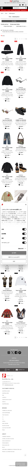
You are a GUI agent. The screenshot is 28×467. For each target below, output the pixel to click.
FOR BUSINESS (5, 443)
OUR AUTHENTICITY (6, 440)
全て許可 (14, 252)
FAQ (3, 395)
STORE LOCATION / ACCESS (8, 438)
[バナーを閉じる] (25, 204)
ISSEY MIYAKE (5, 423)
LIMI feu (3, 421)
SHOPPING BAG (5, 403)
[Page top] (25, 455)
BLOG (3, 447)
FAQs (8, 369)
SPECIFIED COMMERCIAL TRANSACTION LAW (11, 449)
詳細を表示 (21, 248)
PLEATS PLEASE (5, 425)
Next (26, 38)
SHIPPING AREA (5, 393)
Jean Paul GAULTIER (6, 427)
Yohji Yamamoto (5, 414)
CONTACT (4, 397)
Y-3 (3, 419)
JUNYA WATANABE (6, 412)
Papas (3, 429)
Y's (2, 417)
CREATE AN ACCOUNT (6, 399)
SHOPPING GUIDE (6, 391)
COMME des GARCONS (7, 410)
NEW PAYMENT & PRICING (6, 10)
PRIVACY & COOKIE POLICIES (8, 451)
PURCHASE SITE (5, 445)
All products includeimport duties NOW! (20, 464)
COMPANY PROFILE (6, 436)
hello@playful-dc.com (9, 384)
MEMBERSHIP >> (24, 10)
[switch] (24, 234)
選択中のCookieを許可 (14, 257)
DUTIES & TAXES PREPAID (16, 10)
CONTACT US (21, 369)
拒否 (14, 261)
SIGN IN (3, 401)
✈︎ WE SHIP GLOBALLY (14, 360)
